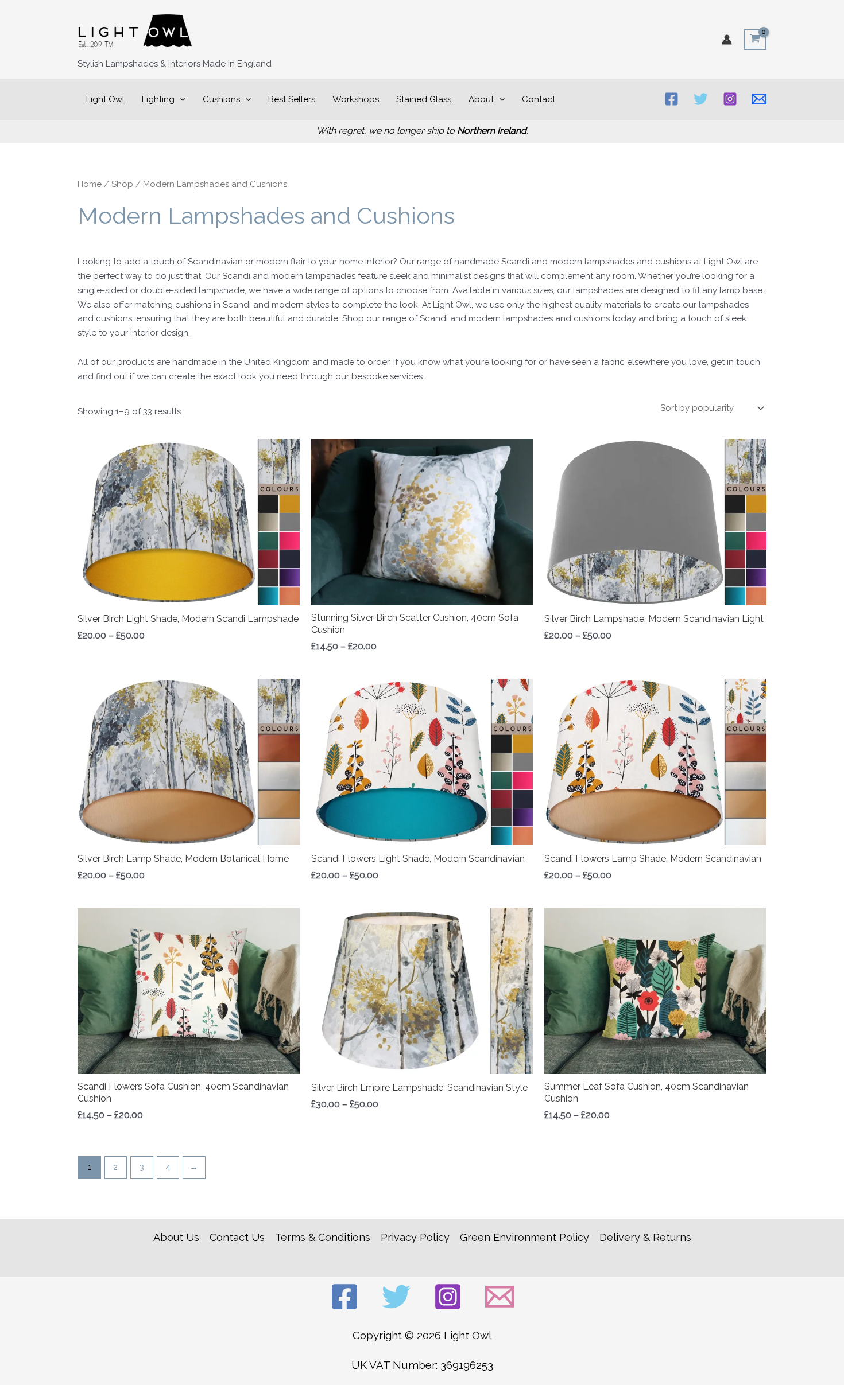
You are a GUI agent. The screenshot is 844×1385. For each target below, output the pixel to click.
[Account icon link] (727, 39)
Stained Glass (423, 99)
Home (90, 184)
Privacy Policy (415, 1237)
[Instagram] (730, 99)
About (481, 99)
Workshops (355, 99)
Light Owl (105, 99)
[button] (180, 99)
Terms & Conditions (322, 1237)
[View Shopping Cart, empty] (755, 39)
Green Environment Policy (524, 1237)
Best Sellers (291, 99)
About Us (176, 1237)
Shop (122, 184)
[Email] (759, 99)
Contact (538, 99)
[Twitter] (701, 99)
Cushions (221, 99)
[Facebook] (671, 99)
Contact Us (237, 1237)
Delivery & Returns (645, 1237)
